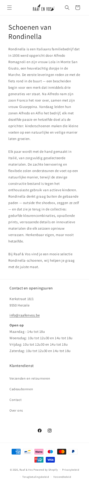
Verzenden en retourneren (29, 378)
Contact (15, 400)
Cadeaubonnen (21, 389)
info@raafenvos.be (24, 315)
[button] (9, 7)
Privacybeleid (70, 469)
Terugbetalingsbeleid (35, 476)
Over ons (16, 410)
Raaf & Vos (26, 469)
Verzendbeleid (62, 476)
